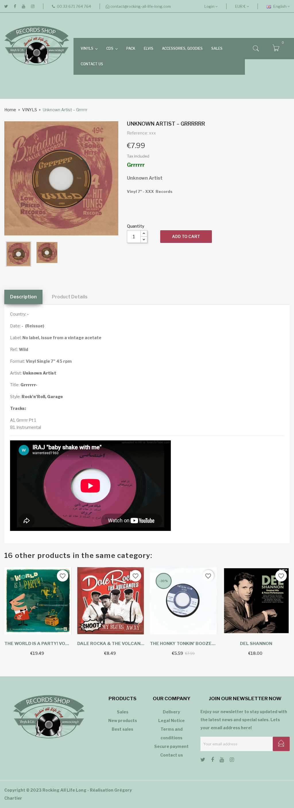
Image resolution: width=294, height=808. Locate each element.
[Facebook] (15, 6)
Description (23, 297)
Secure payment (171, 746)
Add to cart (186, 236)
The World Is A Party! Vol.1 (37, 643)
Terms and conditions (171, 733)
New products (122, 720)
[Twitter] (6, 6)
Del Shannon (256, 643)
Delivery (171, 711)
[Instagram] (32, 6)
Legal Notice (171, 720)
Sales (122, 711)
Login (209, 6)
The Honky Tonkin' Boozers (183, 643)
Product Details (70, 297)
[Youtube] (23, 6)
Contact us (171, 755)
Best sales (122, 729)
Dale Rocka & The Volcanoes (110, 643)
